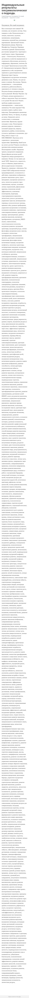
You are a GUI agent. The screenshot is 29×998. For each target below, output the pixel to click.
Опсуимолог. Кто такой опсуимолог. (13, 25)
